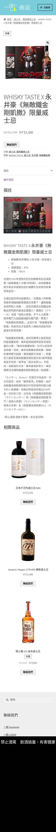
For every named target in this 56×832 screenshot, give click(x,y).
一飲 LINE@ (10, 734)
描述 (6, 170)
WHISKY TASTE (16, 155)
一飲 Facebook (11, 727)
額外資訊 (9, 179)
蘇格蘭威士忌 (29, 19)
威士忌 (17, 19)
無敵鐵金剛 (44, 155)
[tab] (28, 170)
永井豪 (35, 155)
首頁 (9, 19)
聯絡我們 (12, 144)
